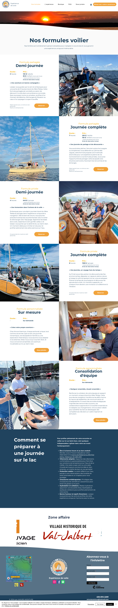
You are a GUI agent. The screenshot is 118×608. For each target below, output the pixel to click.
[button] (49, 4)
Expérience (15, 3)
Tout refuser (100, 604)
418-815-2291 (102, 597)
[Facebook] (58, 582)
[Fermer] (116, 604)
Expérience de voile (58, 578)
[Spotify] (63, 582)
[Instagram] (54, 582)
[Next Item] (99, 532)
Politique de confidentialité (12, 606)
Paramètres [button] (91, 604)
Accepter (110, 604)
